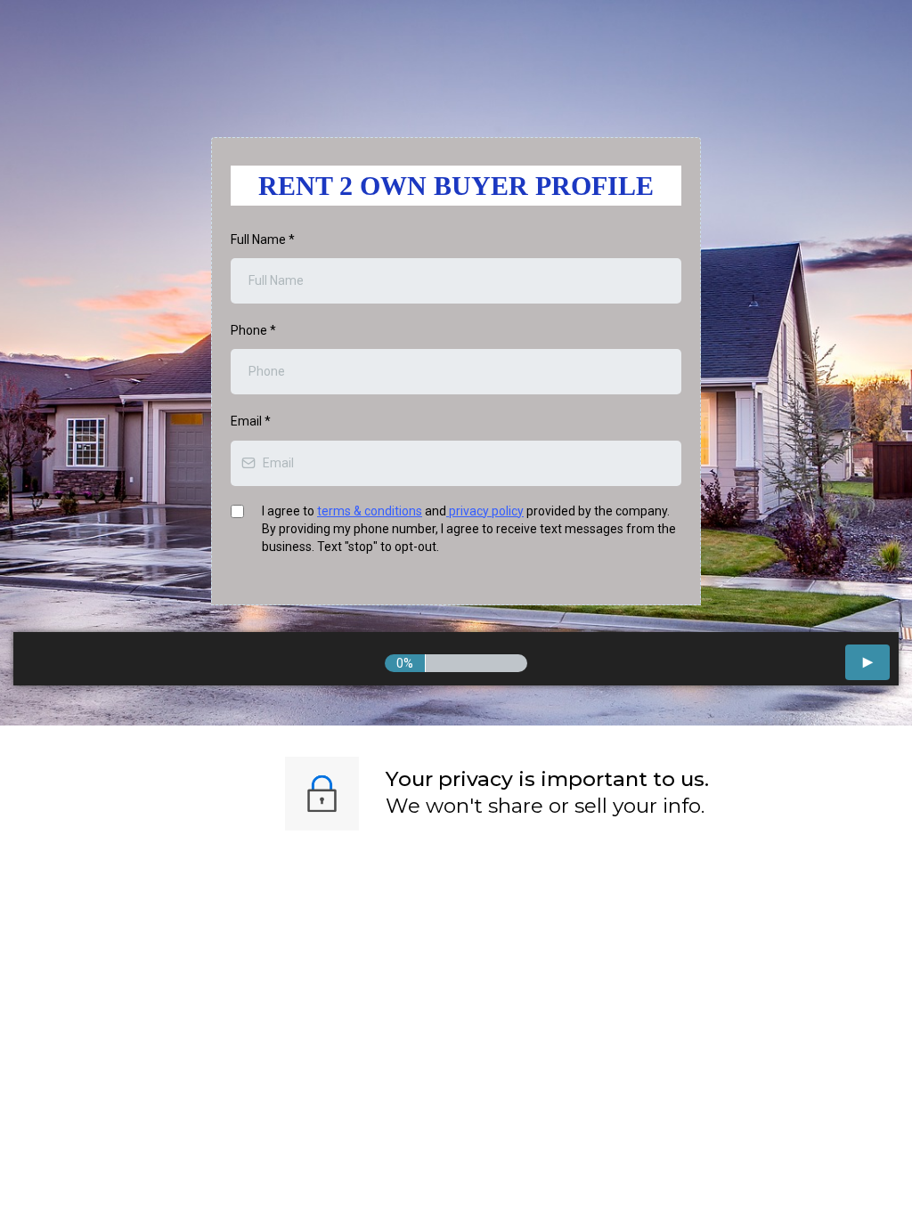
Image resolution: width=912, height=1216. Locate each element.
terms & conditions (369, 511)
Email (251, 421)
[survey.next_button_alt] (867, 662)
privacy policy (485, 511)
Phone (253, 330)
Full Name (263, 239)
